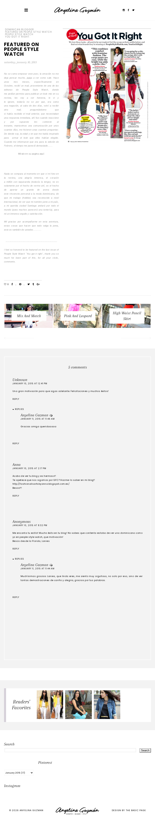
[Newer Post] (19, 338)
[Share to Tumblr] (33, 284)
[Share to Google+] (38, 284)
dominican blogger (19, 29)
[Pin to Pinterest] (20, 284)
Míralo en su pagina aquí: (31, 154)
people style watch (19, 34)
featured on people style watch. (29, 32)
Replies (19, 409)
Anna (17, 464)
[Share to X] (28, 284)
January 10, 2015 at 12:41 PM (30, 383)
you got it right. (17, 37)
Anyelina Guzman (34, 415)
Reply (16, 399)
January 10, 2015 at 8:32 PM (30, 525)
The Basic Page (136, 810)
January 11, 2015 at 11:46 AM (38, 418)
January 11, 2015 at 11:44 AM (37, 568)
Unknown (20, 380)
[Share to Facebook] (12, 284)
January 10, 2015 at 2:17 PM (29, 468)
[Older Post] (136, 338)
